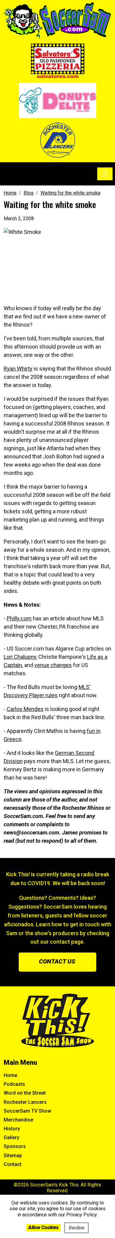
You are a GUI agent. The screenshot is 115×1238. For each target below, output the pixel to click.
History (12, 1129)
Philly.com (19, 618)
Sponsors (15, 1146)
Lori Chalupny (20, 657)
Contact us (57, 961)
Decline (76, 1228)
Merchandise (18, 1120)
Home (10, 1075)
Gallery (11, 1137)
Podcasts (14, 1084)
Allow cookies (43, 1227)
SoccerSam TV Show (27, 1111)
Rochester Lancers (25, 1102)
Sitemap (13, 1155)
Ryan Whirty (18, 368)
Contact (12, 1164)
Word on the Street (25, 1093)
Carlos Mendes (25, 709)
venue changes (53, 665)
